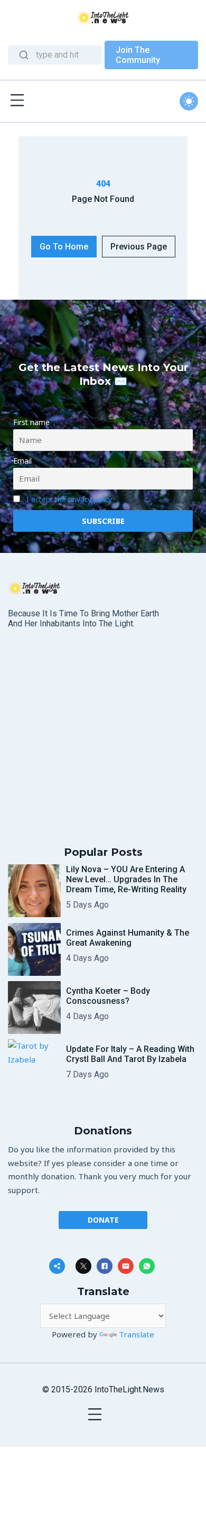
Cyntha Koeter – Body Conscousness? (108, 996)
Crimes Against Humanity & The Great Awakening (127, 938)
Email (22, 461)
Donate (103, 1220)
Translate (136, 1334)
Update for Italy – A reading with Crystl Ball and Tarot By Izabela (130, 1054)
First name (31, 422)
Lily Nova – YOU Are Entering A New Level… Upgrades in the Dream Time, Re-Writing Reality (126, 879)
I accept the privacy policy (69, 499)
